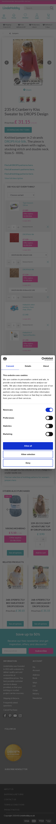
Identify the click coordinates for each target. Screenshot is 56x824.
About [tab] (46, 366)
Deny (28, 463)
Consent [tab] (10, 366)
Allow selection (28, 454)
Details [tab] (28, 366)
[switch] (49, 418)
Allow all (28, 446)
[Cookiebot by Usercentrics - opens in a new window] (41, 359)
